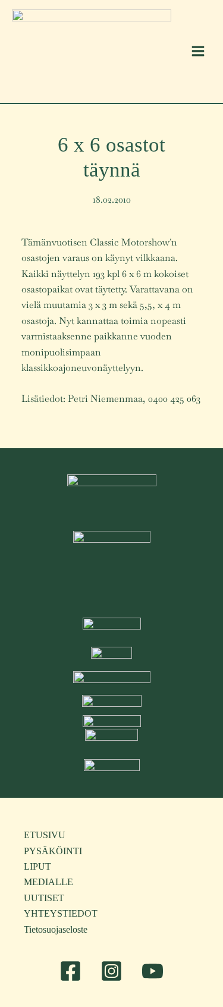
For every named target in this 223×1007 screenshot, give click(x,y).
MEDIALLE (48, 882)
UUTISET (44, 898)
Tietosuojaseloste (55, 929)
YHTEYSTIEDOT (61, 913)
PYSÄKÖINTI (53, 851)
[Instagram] (111, 971)
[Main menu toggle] (198, 51)
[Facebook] (70, 971)
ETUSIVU (44, 835)
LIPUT (37, 866)
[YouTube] (152, 971)
